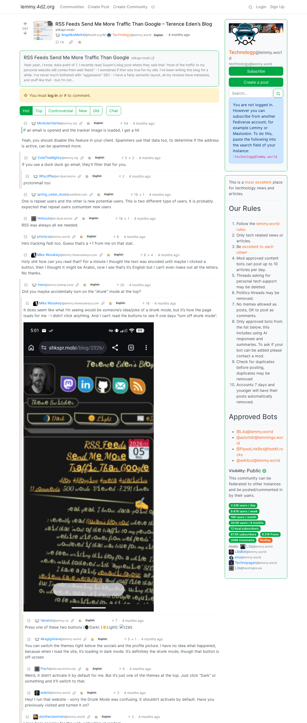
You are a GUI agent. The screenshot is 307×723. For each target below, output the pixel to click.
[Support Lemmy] (153, 7)
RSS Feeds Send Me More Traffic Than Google (76, 57)
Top (38, 110)
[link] (71, 42)
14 (62, 42)
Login (261, 6)
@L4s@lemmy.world (254, 431)
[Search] (250, 7)
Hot (26, 110)
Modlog (265, 540)
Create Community (130, 6)
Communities (72, 6)
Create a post (256, 82)
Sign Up (277, 6)
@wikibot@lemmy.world (258, 460)
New (83, 110)
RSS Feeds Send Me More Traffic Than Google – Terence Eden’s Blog (133, 24)
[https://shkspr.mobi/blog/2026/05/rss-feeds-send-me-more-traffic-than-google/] (43, 30)
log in (53, 95)
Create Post (98, 6)
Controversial (60, 110)
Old (96, 110)
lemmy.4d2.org (37, 7)
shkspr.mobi (64, 30)
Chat (113, 110)
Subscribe (256, 71)
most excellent (258, 182)
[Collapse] (25, 123)
